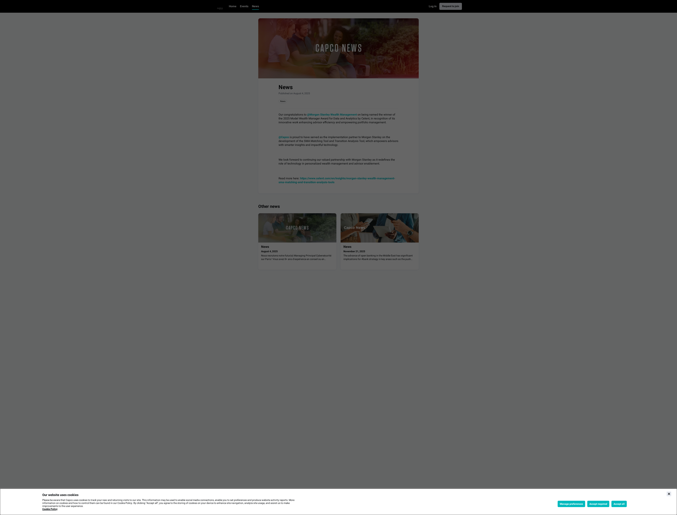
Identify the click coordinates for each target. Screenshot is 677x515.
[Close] (668, 493)
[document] (338, 502)
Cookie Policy (49, 509)
